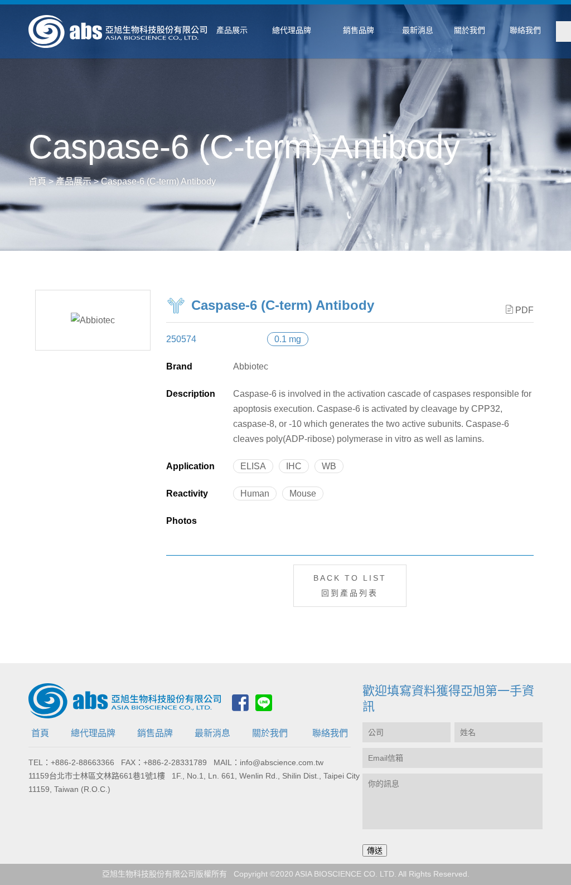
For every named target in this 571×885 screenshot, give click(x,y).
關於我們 (270, 733)
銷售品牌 (155, 733)
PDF (524, 310)
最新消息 (212, 733)
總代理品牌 (93, 733)
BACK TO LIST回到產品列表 (349, 585)
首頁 (40, 733)
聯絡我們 (330, 733)
